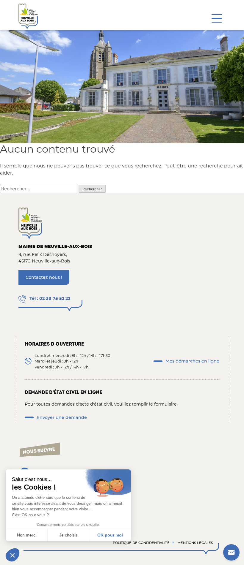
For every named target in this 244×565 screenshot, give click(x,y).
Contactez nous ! (44, 277)
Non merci (26, 535)
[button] (12, 555)
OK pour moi (110, 535)
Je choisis (68, 535)
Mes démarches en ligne (192, 361)
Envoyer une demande (62, 417)
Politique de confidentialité (141, 543)
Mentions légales (195, 543)
